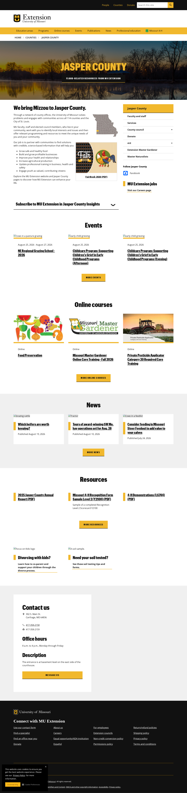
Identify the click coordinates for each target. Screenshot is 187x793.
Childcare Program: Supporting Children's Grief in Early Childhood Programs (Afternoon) (93, 257)
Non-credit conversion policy (108, 738)
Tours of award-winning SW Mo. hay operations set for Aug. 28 (93, 426)
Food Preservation (30, 355)
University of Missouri (35, 712)
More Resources (93, 524)
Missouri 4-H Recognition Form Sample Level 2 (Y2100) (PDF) (93, 497)
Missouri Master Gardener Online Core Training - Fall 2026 (93, 357)
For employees (101, 727)
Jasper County (50, 37)
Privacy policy (140, 738)
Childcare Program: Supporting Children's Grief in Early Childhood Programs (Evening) (147, 255)
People (105, 5)
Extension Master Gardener (142, 149)
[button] (31, 784)
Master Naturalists (137, 156)
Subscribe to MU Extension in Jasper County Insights (58, 203)
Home (18, 37)
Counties (118, 5)
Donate (131, 5)
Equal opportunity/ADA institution (71, 738)
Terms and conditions (144, 744)
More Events (93, 277)
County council (135, 129)
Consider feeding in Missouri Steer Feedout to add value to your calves (146, 428)
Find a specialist (22, 733)
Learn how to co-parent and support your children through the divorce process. (37, 567)
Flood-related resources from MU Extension (93, 78)
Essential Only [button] (13, 784)
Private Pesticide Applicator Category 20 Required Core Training (145, 359)
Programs (43, 30)
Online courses (62, 30)
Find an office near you (25, 738)
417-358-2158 (33, 625)
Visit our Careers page (139, 190)
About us (58, 727)
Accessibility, (104, 787)
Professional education (129, 30)
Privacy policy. (115, 787)
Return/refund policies (145, 727)
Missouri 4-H (155, 30)
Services (131, 122)
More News (93, 452)
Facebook (135, 173)
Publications (93, 30)
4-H (129, 143)
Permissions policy (103, 744)
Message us (52, 675)
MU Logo (15, 712)
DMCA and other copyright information (82, 787)
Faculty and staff (136, 116)
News (108, 30)
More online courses (93, 377)
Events (78, 30)
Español (58, 744)
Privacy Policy (19, 775)
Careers (58, 733)
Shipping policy (141, 733)
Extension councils (103, 733)
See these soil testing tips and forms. (89, 566)
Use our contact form (25, 727)
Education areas (24, 30)
